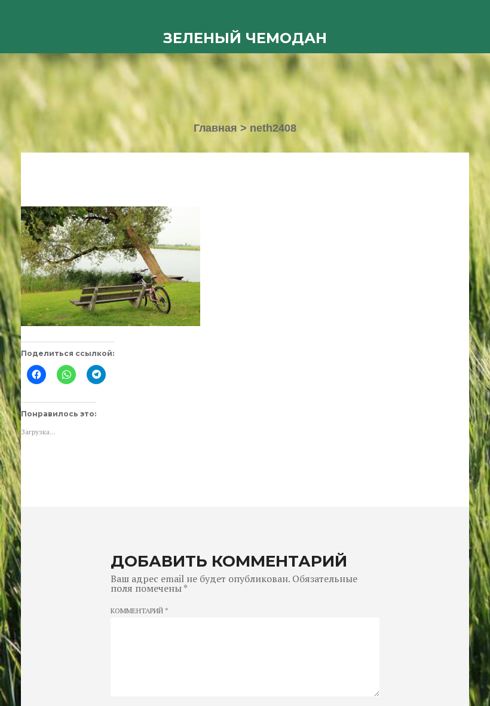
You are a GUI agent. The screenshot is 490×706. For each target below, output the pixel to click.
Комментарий (140, 610)
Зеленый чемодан (245, 38)
